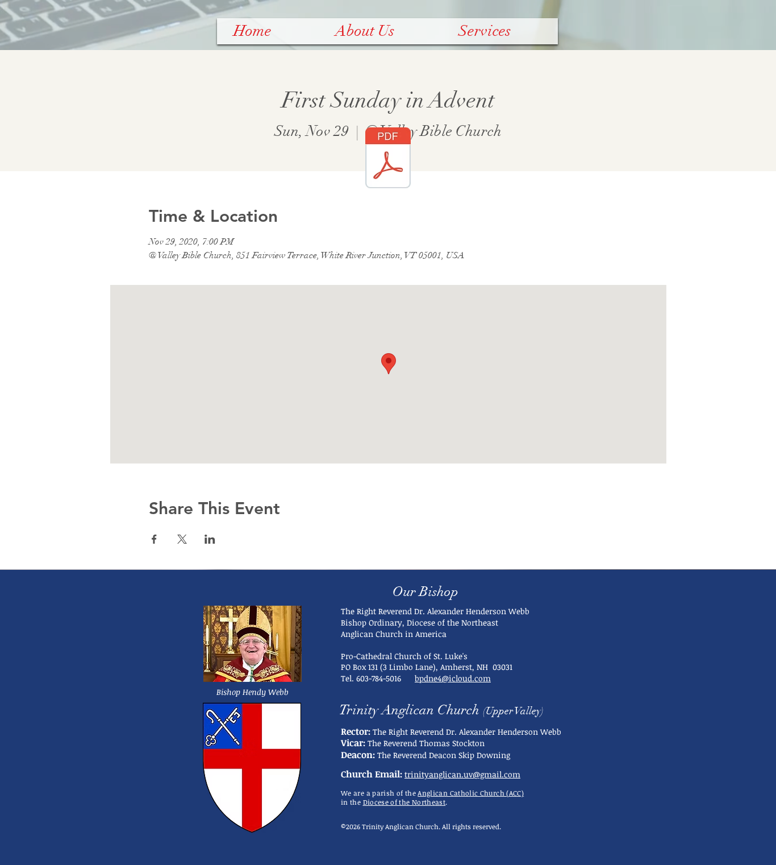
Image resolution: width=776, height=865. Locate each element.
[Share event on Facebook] (154, 539)
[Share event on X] (182, 539)
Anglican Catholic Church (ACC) (471, 792)
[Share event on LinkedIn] (210, 539)
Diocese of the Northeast (404, 801)
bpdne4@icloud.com (453, 678)
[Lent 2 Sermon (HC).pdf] (388, 159)
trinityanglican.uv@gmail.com (462, 774)
